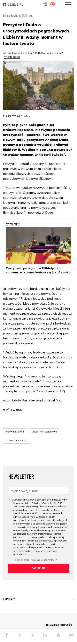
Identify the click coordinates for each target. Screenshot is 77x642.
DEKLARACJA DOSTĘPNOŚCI (58, 625)
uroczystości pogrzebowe (44, 431)
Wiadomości (12, 56)
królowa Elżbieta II (15, 431)
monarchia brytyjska (16, 440)
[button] (73, 600)
